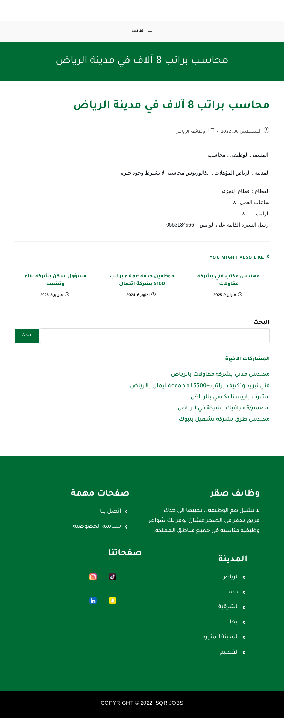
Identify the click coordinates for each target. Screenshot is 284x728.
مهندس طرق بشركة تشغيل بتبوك (224, 420)
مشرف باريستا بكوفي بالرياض (230, 397)
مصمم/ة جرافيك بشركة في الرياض (224, 408)
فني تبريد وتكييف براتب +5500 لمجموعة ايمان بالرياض (200, 386)
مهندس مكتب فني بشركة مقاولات (228, 280)
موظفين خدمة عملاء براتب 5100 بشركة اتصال (142, 280)
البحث (261, 323)
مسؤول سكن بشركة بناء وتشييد (55, 280)
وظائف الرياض (190, 132)
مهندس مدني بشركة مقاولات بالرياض (220, 375)
